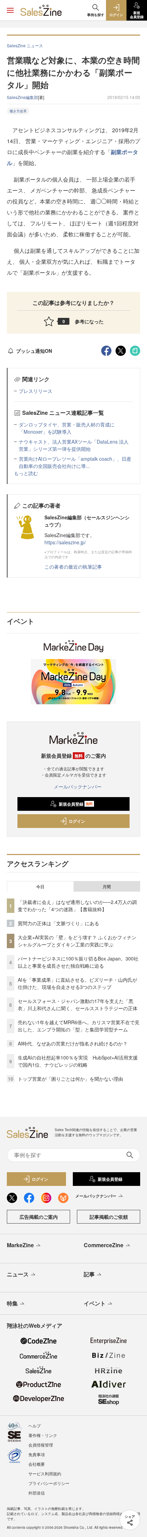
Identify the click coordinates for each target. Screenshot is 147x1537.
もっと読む (26, 473)
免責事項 (36, 1454)
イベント (95, 1303)
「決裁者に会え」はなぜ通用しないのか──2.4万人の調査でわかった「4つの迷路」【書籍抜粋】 (77, 905)
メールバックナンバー (78, 786)
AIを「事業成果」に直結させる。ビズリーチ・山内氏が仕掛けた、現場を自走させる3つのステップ (77, 983)
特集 (12, 1303)
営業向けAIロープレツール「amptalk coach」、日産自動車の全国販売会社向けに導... (75, 462)
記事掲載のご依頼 (109, 1216)
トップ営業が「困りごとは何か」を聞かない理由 (70, 1078)
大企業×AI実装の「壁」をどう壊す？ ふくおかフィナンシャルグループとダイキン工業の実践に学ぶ (77, 941)
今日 (40, 886)
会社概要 (36, 1464)
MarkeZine (20, 1245)
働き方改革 (18, 111)
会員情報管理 (40, 1445)
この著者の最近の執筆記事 (73, 566)
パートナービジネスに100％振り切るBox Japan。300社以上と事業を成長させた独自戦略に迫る (78, 962)
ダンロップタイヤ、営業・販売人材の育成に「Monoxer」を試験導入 (67, 428)
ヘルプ (34, 1425)
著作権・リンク (42, 1435)
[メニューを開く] (10, 10)
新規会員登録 (76, 804)
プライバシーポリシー (48, 1483)
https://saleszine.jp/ (65, 542)
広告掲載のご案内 (38, 1216)
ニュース (18, 1274)
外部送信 (36, 1493)
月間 (107, 886)
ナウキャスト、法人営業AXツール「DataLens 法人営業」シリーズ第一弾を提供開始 (74, 445)
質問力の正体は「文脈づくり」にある (58, 923)
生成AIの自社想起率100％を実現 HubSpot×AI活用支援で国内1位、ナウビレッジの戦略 (78, 1061)
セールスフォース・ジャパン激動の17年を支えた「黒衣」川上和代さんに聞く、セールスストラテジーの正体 (77, 1004)
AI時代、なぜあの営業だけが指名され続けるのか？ (73, 1043)
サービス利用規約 (44, 1473)
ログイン (77, 821)
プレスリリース (35, 390)
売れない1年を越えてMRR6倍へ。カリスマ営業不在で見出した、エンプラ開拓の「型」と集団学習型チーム (78, 1026)
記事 (89, 1274)
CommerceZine (103, 1245)
